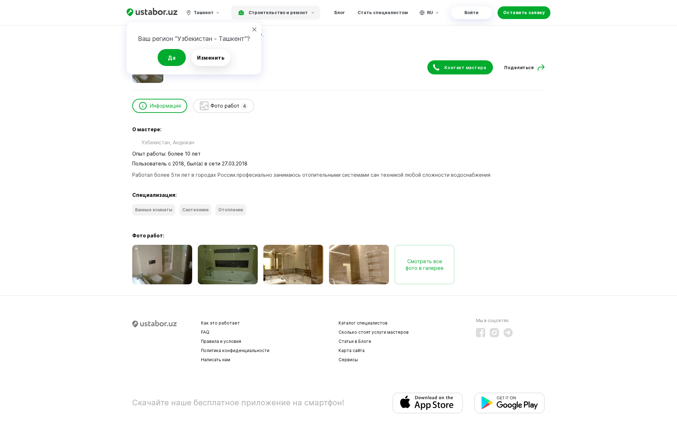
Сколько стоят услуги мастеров (373, 332)
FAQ (205, 332)
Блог (339, 12)
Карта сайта (351, 350)
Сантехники (195, 209)
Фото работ (228, 106)
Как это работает (220, 323)
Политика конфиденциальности (235, 350)
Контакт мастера (465, 67)
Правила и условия (221, 341)
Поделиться (518, 67)
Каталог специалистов (363, 323)
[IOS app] (427, 403)
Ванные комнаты (153, 209)
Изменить (211, 58)
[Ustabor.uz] (152, 12)
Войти (471, 12)
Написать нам (215, 359)
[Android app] (509, 403)
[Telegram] (508, 332)
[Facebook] (480, 332)
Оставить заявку (524, 12)
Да (172, 58)
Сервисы (348, 359)
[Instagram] (494, 332)
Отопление (230, 209)
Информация (165, 106)
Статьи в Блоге (354, 341)
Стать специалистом (383, 12)
